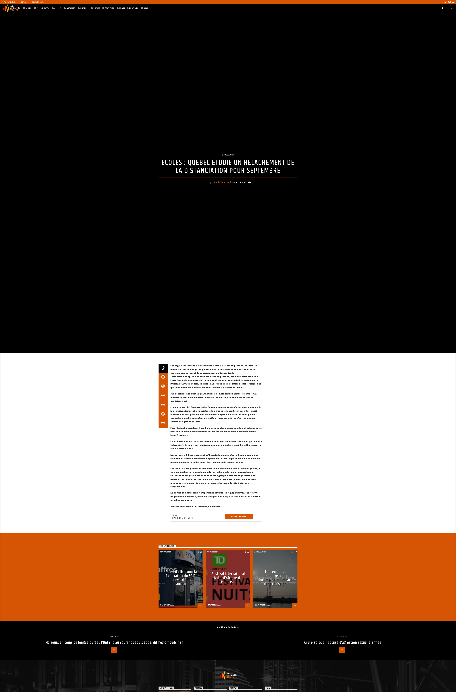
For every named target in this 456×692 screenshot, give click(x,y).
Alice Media (165, 651)
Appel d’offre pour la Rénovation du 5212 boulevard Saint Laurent (181, 624)
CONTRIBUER (109, 8)
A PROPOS (57, 8)
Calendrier (70, 8)
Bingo (146, 8)
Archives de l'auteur (238, 563)
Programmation (9, 2)
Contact (97, 8)
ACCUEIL (28, 8)
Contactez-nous (37, 2)
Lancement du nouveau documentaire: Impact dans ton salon (275, 624)
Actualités (228, 176)
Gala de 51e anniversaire (128, 8)
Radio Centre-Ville (224, 204)
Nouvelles (23, 2)
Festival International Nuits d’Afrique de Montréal (228, 624)
